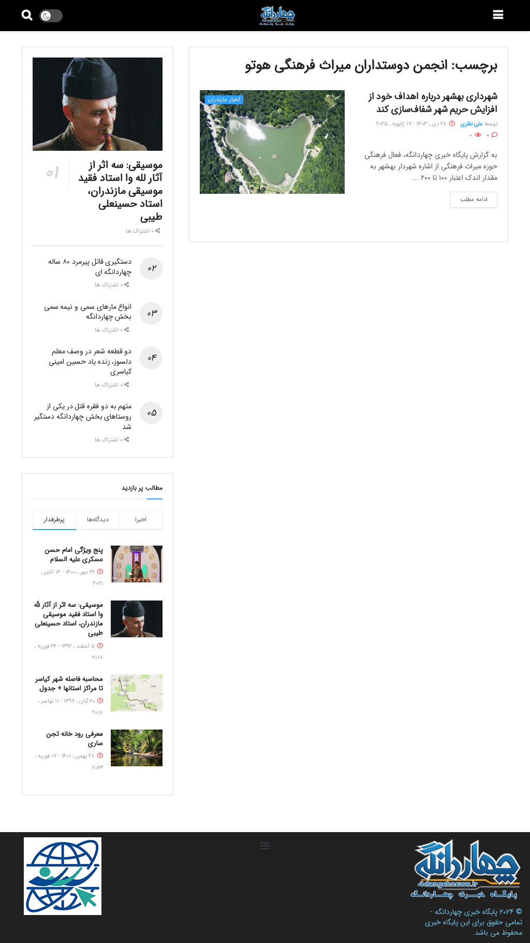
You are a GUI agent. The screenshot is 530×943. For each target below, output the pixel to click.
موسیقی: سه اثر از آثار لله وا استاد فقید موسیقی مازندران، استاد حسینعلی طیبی (120, 191)
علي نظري (471, 124)
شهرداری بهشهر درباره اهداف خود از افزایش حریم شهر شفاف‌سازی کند (433, 103)
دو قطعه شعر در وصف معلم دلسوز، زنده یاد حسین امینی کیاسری (90, 361)
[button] (265, 845)
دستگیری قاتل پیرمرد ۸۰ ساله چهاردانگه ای (89, 267)
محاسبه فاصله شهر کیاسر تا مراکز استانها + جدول (69, 684)
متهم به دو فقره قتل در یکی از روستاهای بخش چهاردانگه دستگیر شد (82, 416)
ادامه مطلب (474, 199)
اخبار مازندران (224, 99)
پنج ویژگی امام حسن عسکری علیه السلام (74, 555)
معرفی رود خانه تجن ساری (75, 738)
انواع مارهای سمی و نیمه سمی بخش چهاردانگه (88, 312)
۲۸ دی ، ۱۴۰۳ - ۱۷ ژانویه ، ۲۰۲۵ (412, 124)
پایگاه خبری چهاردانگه (466, 912)
